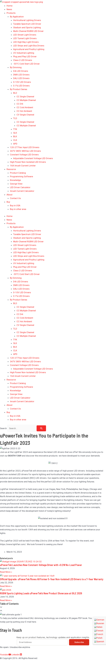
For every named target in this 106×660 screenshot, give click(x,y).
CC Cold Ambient (25, 107)
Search (3, 428)
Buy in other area (18, 209)
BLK (15, 136)
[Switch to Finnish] (99, 630)
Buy (8, 202)
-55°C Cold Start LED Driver (26, 63)
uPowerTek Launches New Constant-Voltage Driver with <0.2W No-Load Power (41, 564)
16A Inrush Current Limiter (23, 165)
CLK (15, 140)
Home (9, 5)
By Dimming (16, 67)
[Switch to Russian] (99, 623)
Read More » (6, 572)
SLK (15, 133)
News (9, 9)
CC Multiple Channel (26, 100)
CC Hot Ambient (24, 111)
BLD (15, 93)
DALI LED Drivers (21, 78)
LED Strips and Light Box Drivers (28, 45)
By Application (17, 16)
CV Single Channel (25, 114)
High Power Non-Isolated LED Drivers (28, 162)
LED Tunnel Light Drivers (25, 38)
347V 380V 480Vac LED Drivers (25, 151)
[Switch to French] (99, 634)
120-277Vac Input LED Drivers (24, 147)
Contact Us (15, 198)
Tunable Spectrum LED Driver (27, 24)
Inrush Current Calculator (22, 191)
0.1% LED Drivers (21, 85)
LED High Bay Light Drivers (26, 42)
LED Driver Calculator (20, 187)
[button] (53, 607)
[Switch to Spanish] (99, 641)
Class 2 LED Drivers (22, 60)
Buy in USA (15, 205)
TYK (15, 129)
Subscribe (79, 642)
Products (11, 13)
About (9, 194)
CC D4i (20, 103)
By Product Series (18, 89)
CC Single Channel (25, 96)
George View (16, 183)
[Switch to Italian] (99, 627)
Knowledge (15, 180)
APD (15, 143)
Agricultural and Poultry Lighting (28, 49)
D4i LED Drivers (20, 71)
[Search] (41, 428)
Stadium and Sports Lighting (27, 27)
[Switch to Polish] (99, 638)
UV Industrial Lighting (23, 53)
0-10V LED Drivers (22, 82)
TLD (15, 118)
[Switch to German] (99, 620)
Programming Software (21, 176)
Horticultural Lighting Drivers (27, 20)
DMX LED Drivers (21, 74)
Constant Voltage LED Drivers (24, 154)
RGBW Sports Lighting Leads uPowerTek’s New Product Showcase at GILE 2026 (41, 593)
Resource (11, 169)
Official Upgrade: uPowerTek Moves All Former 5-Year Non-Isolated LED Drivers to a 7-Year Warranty (51, 579)
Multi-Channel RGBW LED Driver (28, 31)
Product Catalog (18, 173)
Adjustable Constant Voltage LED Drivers (33, 158)
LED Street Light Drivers (24, 34)
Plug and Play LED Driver (25, 56)
